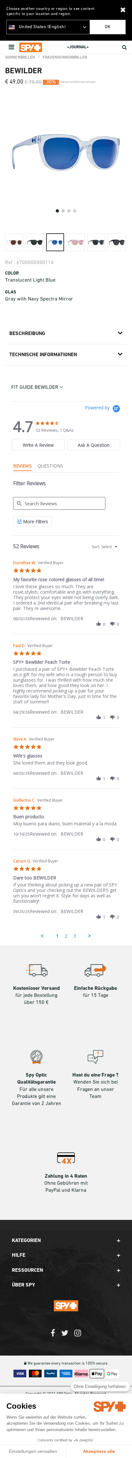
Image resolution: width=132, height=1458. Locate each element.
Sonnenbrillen (20, 58)
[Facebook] (53, 1336)
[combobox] (104, 547)
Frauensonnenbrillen (65, 58)
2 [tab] (63, 210)
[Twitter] (64, 1336)
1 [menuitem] (57, 936)
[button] (99, 624)
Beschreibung (27, 333)
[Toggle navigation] (12, 47)
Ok (108, 27)
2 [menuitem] (66, 936)
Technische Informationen (43, 354)
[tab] (38, 444)
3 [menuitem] (74, 936)
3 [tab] (68, 210)
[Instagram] (77, 1336)
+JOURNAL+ (78, 47)
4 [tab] (74, 210)
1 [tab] (57, 210)
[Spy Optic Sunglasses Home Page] (30, 47)
